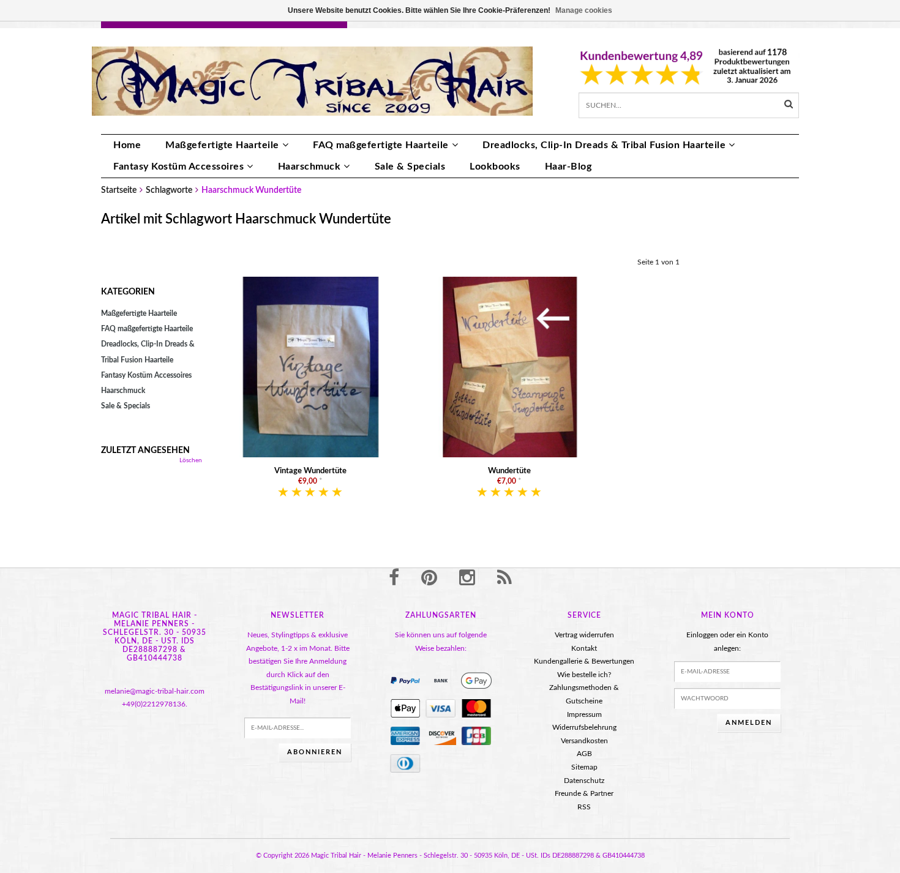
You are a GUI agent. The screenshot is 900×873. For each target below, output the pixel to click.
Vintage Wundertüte (310, 471)
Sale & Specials (410, 166)
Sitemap (584, 767)
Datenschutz (584, 780)
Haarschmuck (309, 166)
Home (127, 145)
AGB (584, 753)
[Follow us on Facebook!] (394, 578)
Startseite (119, 190)
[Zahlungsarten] (405, 681)
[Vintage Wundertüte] (310, 366)
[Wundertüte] (509, 366)
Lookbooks (495, 166)
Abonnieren (314, 752)
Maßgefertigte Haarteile (222, 145)
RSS (584, 807)
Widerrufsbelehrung (584, 727)
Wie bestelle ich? (584, 674)
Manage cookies (583, 10)
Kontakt (584, 648)
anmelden (749, 722)
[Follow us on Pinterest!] (429, 578)
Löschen (190, 460)
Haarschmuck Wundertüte (251, 190)
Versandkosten (584, 740)
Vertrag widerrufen (584, 635)
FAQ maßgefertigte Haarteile (381, 145)
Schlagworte (169, 190)
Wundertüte (509, 471)
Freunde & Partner (584, 793)
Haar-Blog (568, 166)
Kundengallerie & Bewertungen (584, 661)
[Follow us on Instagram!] (467, 578)
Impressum (584, 714)
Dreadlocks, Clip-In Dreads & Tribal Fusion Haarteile (604, 145)
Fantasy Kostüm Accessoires (178, 166)
